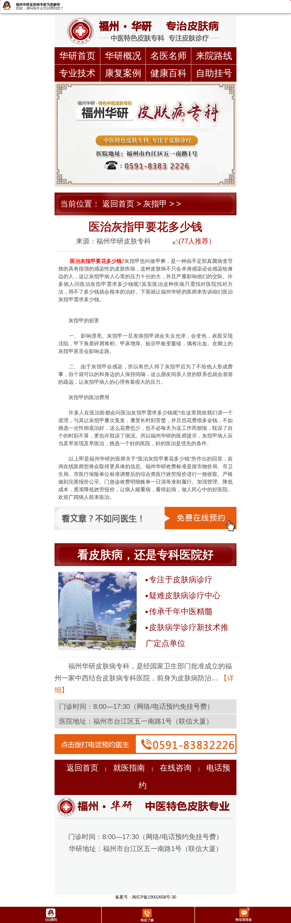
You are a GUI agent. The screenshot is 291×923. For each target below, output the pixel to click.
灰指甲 (155, 203)
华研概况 (123, 56)
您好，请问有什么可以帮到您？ (40, 8)
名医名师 (168, 56)
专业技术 (77, 73)
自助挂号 (214, 73)
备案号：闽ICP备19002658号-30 (145, 897)
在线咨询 (176, 767)
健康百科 (168, 73)
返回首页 (118, 203)
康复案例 (123, 73)
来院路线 (214, 56)
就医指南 (129, 767)
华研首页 (77, 56)
